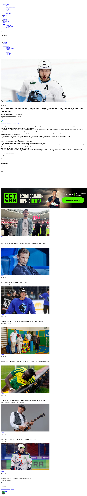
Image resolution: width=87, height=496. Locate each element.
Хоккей (5, 17)
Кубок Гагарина (4, 155)
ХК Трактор (3, 166)
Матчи (7, 9)
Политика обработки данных (7, 37)
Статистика (8, 12)
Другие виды (6, 21)
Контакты (5, 43)
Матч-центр (8, 28)
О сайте (5, 42)
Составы (8, 8)
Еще (4, 24)
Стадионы (8, 13)
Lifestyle (5, 22)
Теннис (5, 19)
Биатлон (5, 20)
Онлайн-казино (9, 26)
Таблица (8, 10)
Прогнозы (8, 25)
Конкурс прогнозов (10, 7)
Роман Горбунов (4, 160)
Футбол (5, 16)
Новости (8, 5)
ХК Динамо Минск (4, 163)
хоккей (2, 168)
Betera (7, 27)
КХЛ (1, 158)
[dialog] (3, 492)
